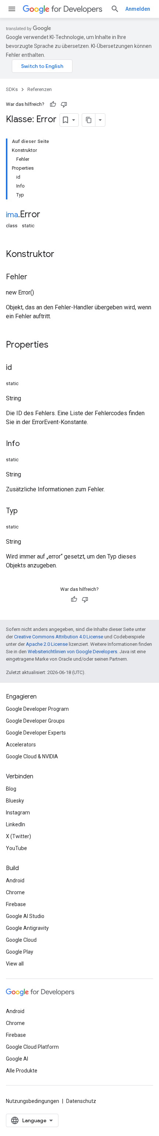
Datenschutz (81, 1101)
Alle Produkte (21, 1071)
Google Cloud (21, 940)
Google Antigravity (27, 928)
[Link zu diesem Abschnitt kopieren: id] (19, 368)
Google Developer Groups (35, 721)
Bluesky (15, 801)
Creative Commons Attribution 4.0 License (58, 636)
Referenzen (39, 89)
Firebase (16, 904)
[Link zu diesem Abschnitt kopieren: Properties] (55, 345)
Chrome (15, 892)
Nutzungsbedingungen (32, 1101)
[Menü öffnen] (11, 9)
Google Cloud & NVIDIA (32, 756)
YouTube (16, 848)
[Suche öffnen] (115, 8)
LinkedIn (15, 824)
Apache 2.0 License (47, 644)
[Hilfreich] (52, 104)
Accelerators (21, 745)
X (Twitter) (18, 836)
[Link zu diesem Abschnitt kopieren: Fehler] (34, 277)
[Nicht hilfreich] (64, 104)
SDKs (12, 89)
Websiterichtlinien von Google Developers (72, 651)
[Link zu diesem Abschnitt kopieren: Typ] (25, 511)
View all (15, 964)
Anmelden (137, 9)
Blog (11, 789)
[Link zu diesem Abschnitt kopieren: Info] (27, 444)
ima (12, 214)
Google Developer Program (37, 709)
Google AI (17, 1059)
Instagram (18, 813)
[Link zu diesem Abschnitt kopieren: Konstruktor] (61, 254)
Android (15, 880)
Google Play (19, 952)
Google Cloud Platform (32, 1047)
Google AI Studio (25, 916)
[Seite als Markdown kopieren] (88, 120)
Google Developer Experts (36, 733)
